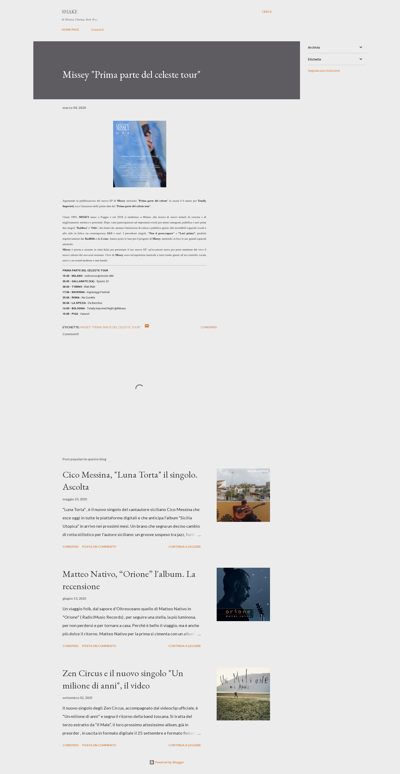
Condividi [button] (209, 327)
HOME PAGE (70, 29)
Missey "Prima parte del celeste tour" (110, 327)
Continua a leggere (184, 546)
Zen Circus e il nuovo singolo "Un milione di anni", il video (122, 679)
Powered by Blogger (169, 762)
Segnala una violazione (324, 70)
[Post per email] (146, 327)
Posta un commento (99, 546)
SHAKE (70, 11)
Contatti (97, 29)
